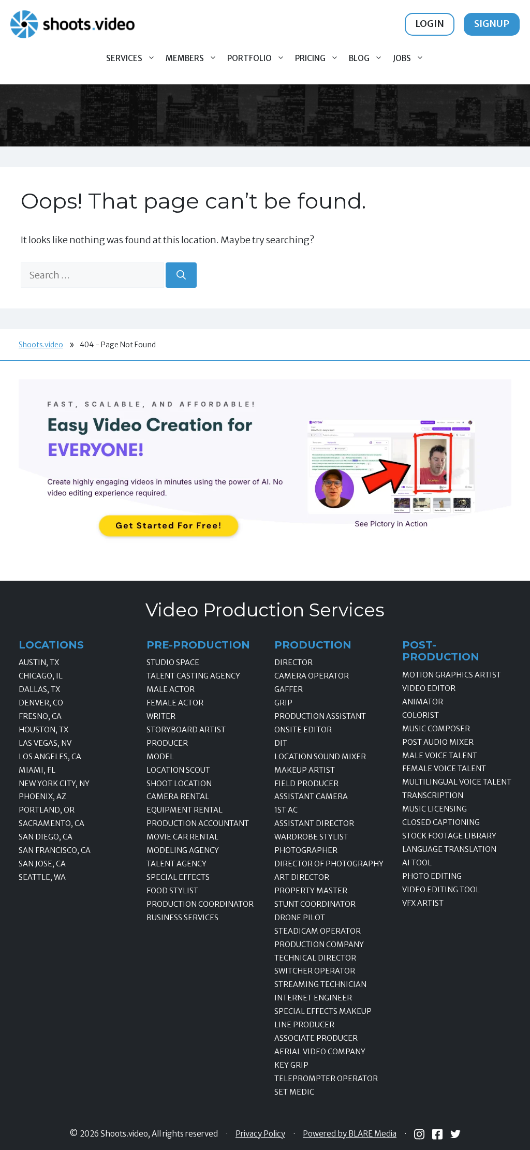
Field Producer (306, 783)
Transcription (432, 795)
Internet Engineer (313, 997)
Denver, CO (41, 702)
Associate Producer (316, 1038)
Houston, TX (43, 729)
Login (429, 24)
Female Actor (174, 702)
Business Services (182, 917)
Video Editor (428, 688)
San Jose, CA (42, 863)
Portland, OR (47, 810)
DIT (280, 743)
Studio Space (172, 662)
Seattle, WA (42, 877)
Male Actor (170, 689)
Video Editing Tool (441, 889)
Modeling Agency (182, 850)
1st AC (286, 810)
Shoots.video (41, 344)
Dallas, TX (39, 689)
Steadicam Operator (317, 931)
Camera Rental (177, 796)
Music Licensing (434, 809)
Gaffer (288, 689)
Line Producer (304, 1024)
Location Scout (178, 770)
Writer (160, 716)
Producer (167, 743)
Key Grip (291, 1065)
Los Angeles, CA (50, 756)
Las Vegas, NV (45, 743)
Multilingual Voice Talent (456, 782)
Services (124, 58)
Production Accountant (197, 823)
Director (293, 662)
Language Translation (449, 849)
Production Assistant (320, 716)
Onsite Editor (303, 729)
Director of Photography (329, 863)
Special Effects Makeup (323, 1011)
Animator (422, 701)
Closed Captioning (441, 822)
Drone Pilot (299, 917)
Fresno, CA (40, 716)
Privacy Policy (260, 1134)
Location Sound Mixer (320, 756)
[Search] (181, 275)
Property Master (310, 890)
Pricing (310, 58)
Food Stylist (172, 890)
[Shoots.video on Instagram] (419, 1134)
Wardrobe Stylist (311, 837)
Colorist (420, 715)
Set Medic (294, 1092)
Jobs (402, 58)
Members (185, 58)
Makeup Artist (304, 770)
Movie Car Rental (182, 837)
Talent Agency (176, 863)
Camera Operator (311, 676)
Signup (491, 24)
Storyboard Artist (186, 729)
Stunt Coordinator (315, 904)
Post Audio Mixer (438, 742)
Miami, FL (37, 770)
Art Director (301, 877)
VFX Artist (423, 903)
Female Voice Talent (444, 768)
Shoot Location (179, 783)
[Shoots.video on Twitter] (455, 1134)
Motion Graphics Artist (451, 675)
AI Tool (417, 862)
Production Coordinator (200, 904)
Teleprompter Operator (326, 1078)
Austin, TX (39, 662)
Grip (283, 702)
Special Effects (178, 877)
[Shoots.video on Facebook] (437, 1134)
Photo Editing (432, 876)
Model (160, 756)
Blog (359, 58)
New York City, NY (54, 783)
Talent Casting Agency (193, 676)
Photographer (305, 850)
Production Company (319, 944)
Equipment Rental (184, 810)
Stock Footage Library (449, 836)
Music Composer (436, 728)
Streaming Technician (320, 984)
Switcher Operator (314, 971)
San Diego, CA (45, 837)
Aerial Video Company (319, 1051)
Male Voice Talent (439, 755)
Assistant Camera (311, 796)
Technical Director (315, 958)
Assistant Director (314, 823)
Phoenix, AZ (42, 796)
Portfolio (249, 58)
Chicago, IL (41, 676)
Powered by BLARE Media (349, 1134)
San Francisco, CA (55, 850)
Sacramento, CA (51, 823)
